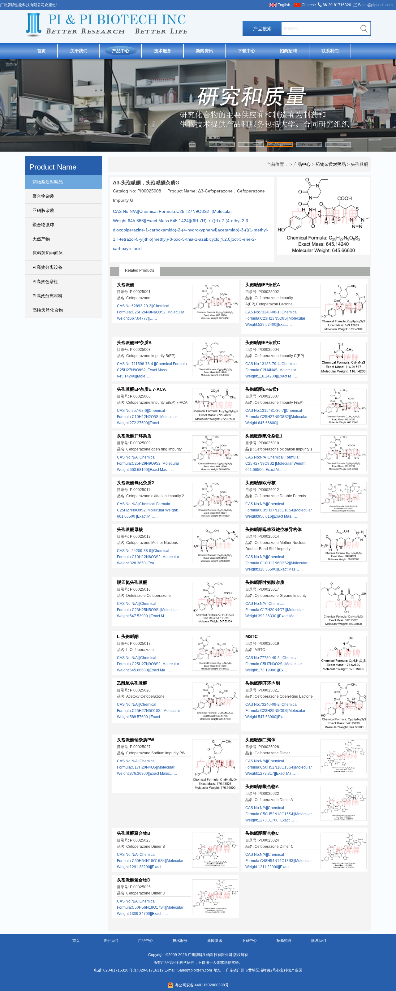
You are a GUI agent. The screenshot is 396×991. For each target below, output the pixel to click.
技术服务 (162, 50)
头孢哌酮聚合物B (133, 833)
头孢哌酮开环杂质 (134, 435)
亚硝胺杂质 (43, 210)
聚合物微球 (43, 224)
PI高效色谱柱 (45, 281)
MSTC (251, 636)
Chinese (309, 5)
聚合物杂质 (43, 196)
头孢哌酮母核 (130, 529)
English (284, 5)
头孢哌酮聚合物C (262, 833)
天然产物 (41, 238)
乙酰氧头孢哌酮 (132, 683)
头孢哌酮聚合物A (262, 786)
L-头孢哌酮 (128, 636)
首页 (41, 50)
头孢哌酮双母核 (260, 482)
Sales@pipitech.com (375, 5)
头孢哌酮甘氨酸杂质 (264, 582)
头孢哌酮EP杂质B (134, 342)
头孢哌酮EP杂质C (262, 342)
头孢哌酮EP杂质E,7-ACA (141, 389)
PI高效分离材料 (47, 295)
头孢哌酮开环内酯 (262, 683)
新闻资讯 (204, 50)
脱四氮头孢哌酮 (132, 582)
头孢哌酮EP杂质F (262, 389)
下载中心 (246, 50)
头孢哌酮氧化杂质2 (135, 482)
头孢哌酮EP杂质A (262, 284)
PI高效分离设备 (47, 267)
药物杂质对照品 (47, 181)
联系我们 (330, 50)
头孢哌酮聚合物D (133, 879)
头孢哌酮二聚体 (260, 739)
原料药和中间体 (47, 253)
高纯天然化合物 (47, 310)
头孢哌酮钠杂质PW (135, 739)
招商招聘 (288, 50)
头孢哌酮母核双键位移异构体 (273, 529)
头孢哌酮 (125, 284)
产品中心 (120, 50)
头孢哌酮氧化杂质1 (263, 435)
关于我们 (79, 50)
